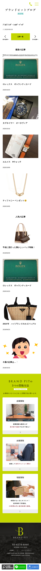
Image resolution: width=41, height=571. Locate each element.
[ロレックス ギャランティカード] (20, 270)
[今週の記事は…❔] (20, 346)
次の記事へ (35, 37)
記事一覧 (20, 36)
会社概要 (12, 550)
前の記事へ (6, 37)
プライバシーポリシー (26, 550)
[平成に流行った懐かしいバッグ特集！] (20, 232)
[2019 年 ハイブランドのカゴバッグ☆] (20, 308)
